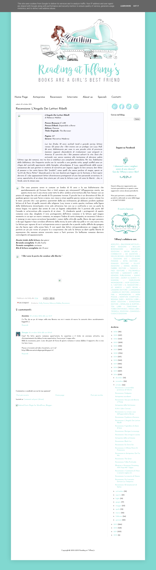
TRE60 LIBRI (133, 309)
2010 (116, 535)
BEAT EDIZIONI (119, 247)
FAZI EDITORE (118, 271)
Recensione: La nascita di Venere (127, 476)
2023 (116, 342)
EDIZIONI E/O (120, 259)
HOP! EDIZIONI (132, 283)
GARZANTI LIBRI (130, 273)
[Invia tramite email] (44, 298)
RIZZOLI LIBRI (132, 299)
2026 (116, 332)
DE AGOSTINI (131, 254)
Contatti (116, 97)
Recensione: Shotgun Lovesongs (127, 431)
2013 (116, 524)
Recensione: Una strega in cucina (127, 435)
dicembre (119, 378)
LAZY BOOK (132, 287)
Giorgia (25, 333)
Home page (59, 395)
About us (88, 97)
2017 (116, 364)
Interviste (72, 97)
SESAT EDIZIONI (118, 302)
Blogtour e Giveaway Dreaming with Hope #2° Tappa (127, 466)
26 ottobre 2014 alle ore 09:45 (40, 333)
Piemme (46, 303)
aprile (118, 509)
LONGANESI (134, 290)
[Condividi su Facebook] (51, 298)
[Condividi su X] (49, 298)
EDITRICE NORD (133, 256)
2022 (116, 346)
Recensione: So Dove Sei (124, 445)
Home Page (21, 97)
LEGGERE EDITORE (119, 290)
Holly (40, 303)
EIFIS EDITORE (130, 261)
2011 (115, 532)
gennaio (119, 520)
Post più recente (22, 395)
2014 (116, 375)
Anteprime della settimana (125, 438)
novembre (119, 381)
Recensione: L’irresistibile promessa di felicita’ (124, 389)
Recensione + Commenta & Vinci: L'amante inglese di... (127, 472)
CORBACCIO (116, 254)
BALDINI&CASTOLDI (130, 244)
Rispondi (25, 325)
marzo (118, 513)
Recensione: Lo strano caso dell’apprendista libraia (125, 413)
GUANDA (115, 280)
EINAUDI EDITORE (120, 264)
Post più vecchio (97, 395)
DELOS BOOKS (117, 256)
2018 (116, 360)
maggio (119, 506)
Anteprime (39, 97)
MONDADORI (125, 295)
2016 (116, 367)
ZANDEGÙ (134, 311)
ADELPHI (115, 244)
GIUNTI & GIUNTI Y (130, 278)
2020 (116, 353)
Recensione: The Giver (123, 459)
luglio (118, 498)
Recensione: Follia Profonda (125, 462)
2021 (116, 350)
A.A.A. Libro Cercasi (123, 409)
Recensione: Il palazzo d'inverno (127, 417)
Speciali (102, 97)
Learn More (125, 6)
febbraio (119, 516)
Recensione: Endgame (123, 393)
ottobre (119, 385)
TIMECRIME (132, 307)
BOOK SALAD (130, 252)
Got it (136, 6)
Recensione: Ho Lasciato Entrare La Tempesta (124, 481)
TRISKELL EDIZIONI (120, 311)
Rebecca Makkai (55, 303)
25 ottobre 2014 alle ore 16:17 (41, 316)
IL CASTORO (116, 285)
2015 (116, 371)
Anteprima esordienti (123, 396)
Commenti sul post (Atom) (34, 399)
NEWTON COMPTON (130, 297)
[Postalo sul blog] (46, 298)
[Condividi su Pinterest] (53, 298)
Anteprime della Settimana (125, 405)
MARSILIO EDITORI (120, 292)
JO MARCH (117, 287)
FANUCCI (134, 268)
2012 (116, 528)
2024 (116, 339)
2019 (116, 357)
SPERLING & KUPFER (129, 304)
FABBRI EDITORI (118, 268)
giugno (118, 502)
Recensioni (56, 97)
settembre (120, 491)
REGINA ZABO (117, 299)
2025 (116, 335)
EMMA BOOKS (131, 266)
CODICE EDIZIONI (119, 314)
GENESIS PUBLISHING (121, 275)
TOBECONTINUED (119, 309)
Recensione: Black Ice (123, 441)
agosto (119, 495)
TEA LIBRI (116, 307)
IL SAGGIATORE (132, 285)
